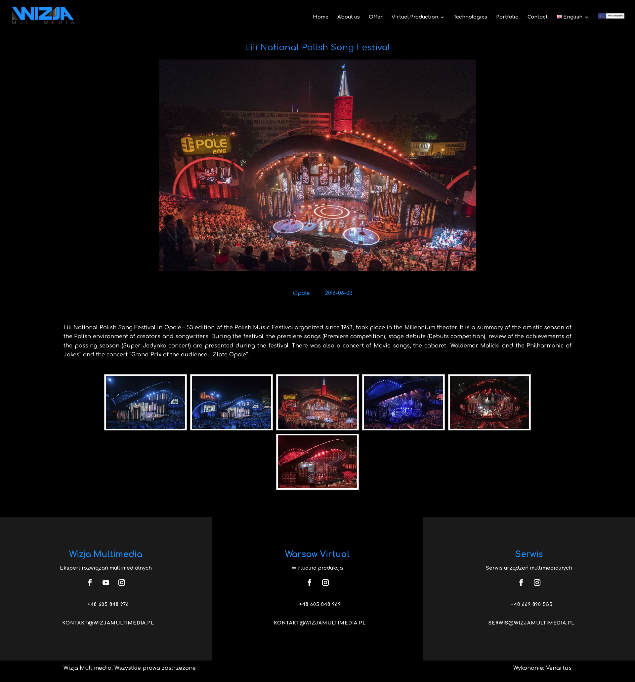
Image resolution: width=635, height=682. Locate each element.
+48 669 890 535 (532, 604)
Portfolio (507, 17)
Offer (376, 17)
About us (348, 17)
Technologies (470, 17)
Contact (538, 17)
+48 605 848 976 (108, 604)
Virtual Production (415, 17)
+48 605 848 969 (320, 604)
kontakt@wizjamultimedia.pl (108, 623)
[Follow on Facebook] (90, 582)
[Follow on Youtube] (105, 582)
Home (320, 17)
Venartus (559, 668)
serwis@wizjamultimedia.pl (531, 623)
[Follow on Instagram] (121, 582)
